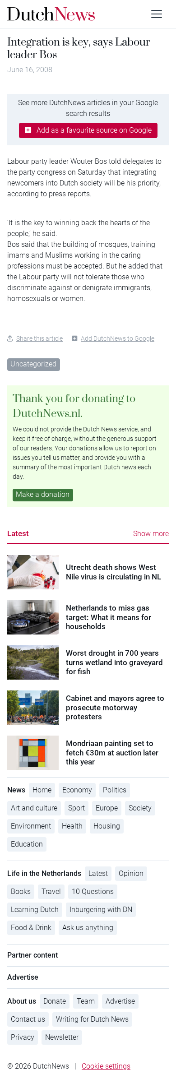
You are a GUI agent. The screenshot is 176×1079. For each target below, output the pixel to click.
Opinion (131, 873)
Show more (151, 533)
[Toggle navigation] (156, 14)
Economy (77, 790)
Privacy (22, 1037)
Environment (31, 826)
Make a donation (42, 494)
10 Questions (93, 891)
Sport (76, 808)
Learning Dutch (35, 909)
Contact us (28, 1019)
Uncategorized (33, 364)
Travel (51, 891)
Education (27, 844)
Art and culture (34, 808)
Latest (18, 533)
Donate (54, 1001)
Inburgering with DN (100, 909)
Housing (106, 826)
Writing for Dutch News (92, 1019)
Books (21, 891)
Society (140, 808)
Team (86, 1001)
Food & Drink (31, 927)
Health (72, 826)
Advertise (120, 1001)
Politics (114, 790)
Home (41, 790)
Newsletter (62, 1037)
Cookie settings (106, 1066)
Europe (107, 808)
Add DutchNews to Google (117, 338)
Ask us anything (87, 927)
